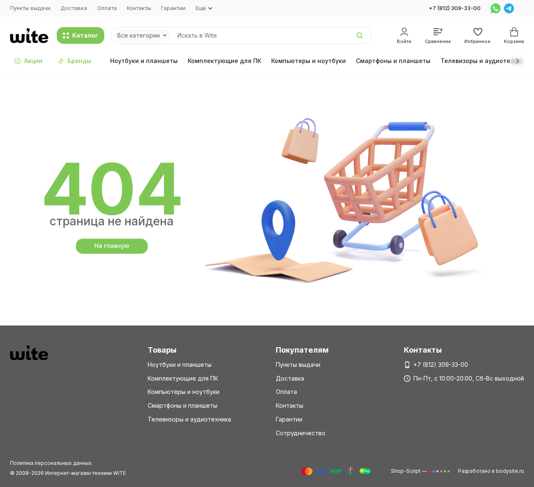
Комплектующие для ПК (224, 60)
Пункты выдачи (30, 8)
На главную (111, 245)
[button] (517, 61)
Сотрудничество (300, 433)
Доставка (73, 8)
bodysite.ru (510, 471)
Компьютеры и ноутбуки (308, 60)
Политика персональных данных (51, 463)
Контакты (139, 8)
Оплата (107, 8)
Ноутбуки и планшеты (144, 60)
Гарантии (173, 8)
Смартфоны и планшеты (393, 60)
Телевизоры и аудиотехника (484, 60)
